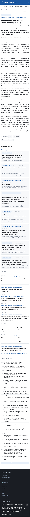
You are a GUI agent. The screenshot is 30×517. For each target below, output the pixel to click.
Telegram (16, 136)
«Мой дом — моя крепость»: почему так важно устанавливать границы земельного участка (16, 392)
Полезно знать (9, 9)
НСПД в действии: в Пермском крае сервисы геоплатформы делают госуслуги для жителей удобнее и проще (16, 397)
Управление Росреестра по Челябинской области (14, 17)
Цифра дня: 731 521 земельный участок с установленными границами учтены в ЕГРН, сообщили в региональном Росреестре (15, 411)
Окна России (7, 370)
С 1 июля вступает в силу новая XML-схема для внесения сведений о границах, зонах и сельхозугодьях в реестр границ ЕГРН (13, 340)
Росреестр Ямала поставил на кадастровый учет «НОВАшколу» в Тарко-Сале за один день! (15, 382)
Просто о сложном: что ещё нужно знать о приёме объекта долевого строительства (15, 367)
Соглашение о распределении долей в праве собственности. (16, 424)
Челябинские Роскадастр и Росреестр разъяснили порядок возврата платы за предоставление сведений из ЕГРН (14, 329)
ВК (10, 136)
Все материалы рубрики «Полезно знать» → (14, 353)
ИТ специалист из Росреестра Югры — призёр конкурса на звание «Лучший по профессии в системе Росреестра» (16, 445)
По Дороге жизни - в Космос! (11, 415)
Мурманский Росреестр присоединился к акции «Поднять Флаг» (16, 402)
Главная (5, 6)
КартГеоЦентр (9, 2)
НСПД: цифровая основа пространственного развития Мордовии (16, 440)
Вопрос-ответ (5, 495)
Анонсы (11, 6)
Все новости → (15, 463)
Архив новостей (6, 477)
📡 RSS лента (5, 482)
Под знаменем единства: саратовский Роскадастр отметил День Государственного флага (16, 387)
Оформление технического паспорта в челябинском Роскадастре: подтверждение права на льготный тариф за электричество (15, 280)
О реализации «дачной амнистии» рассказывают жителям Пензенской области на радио (16, 435)
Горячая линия (19, 6)
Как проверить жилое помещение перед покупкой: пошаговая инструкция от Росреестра (14, 429)
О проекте (4, 475)
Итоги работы (5, 498)
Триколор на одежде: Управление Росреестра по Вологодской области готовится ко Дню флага (16, 458)
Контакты (4, 480)
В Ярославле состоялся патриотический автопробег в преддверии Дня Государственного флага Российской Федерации (15, 375)
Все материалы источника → (9, 150)
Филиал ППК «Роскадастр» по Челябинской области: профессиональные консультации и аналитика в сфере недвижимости (15, 318)
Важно (27, 6)
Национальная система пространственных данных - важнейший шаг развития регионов (16, 406)
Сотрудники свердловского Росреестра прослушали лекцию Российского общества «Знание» (15, 420)
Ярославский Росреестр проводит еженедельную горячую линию (13, 362)
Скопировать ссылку (7, 139)
